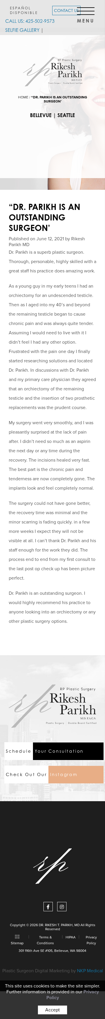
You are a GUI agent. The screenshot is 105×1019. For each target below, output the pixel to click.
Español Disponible (24, 10)
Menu (85, 19)
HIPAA (71, 937)
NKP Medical (90, 971)
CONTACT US (66, 10)
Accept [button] (52, 1010)
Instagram (42, 774)
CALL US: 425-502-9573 (30, 21)
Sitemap (17, 943)
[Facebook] (48, 906)
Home (23, 97)
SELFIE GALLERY (22, 30)
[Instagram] (61, 906)
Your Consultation (45, 751)
